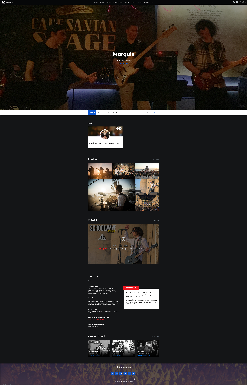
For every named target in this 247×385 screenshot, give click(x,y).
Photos (104, 112)
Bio (99, 112)
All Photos (155, 159)
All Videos (155, 220)
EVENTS (115, 2)
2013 (100, 355)
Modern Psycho (95, 351)
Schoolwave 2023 (120, 246)
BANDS (121, 2)
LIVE (132, 246)
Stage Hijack (91, 319)
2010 (121, 355)
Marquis (102, 249)
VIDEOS (140, 2)
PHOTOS (134, 2)
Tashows (9, 384)
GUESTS (127, 2)
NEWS (102, 2)
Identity (115, 112)
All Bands (154, 336)
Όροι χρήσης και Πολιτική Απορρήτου (123, 381)
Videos (109, 112)
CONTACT (147, 2)
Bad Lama (142, 351)
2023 (126, 63)
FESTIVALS (108, 2)
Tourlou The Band (99, 319)
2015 (97, 355)
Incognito (117, 351)
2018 (149, 355)
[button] (244, 2)
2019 (145, 355)
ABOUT (96, 2)
